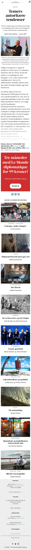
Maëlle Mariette (15, 477)
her (21, 492)
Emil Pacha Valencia (15, 446)
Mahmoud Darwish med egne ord (15, 257)
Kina (19, 471)
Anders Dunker (15, 413)
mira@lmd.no (20, 524)
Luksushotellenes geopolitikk (15, 380)
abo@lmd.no (19, 484)
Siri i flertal (15, 287)
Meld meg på (15, 537)
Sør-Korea (15, 438)
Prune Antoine (15, 229)
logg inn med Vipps (12, 150)
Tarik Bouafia (8, 321)
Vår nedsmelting (15, 410)
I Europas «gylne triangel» (15, 226)
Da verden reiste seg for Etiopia (15, 318)
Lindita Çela (9, 382)
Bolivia (13, 471)
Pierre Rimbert (22, 352)
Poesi (15, 254)
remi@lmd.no (19, 518)
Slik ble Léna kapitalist (15, 474)
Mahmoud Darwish (15, 259)
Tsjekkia (11, 223)
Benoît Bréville (9, 352)
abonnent (16, 146)
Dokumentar (15, 285)
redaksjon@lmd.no (18, 486)
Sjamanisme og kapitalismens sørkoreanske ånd (15, 442)
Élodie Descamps (21, 321)
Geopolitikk (15, 377)
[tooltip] (12, 194)
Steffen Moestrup (15, 290)
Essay (15, 407)
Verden (15, 315)
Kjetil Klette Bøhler (11, 34)
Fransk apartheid (15, 349)
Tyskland (19, 223)
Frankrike (15, 346)
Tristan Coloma (21, 382)
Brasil (15, 7)
